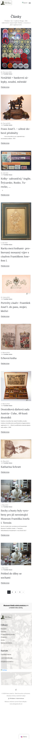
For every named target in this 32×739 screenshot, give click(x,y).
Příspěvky (4, 637)
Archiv (3, 640)
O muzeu (3, 631)
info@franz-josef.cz (7, 661)
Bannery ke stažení (6, 643)
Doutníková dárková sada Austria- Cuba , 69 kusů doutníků (15, 413)
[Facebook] (16, 689)
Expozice (3, 628)
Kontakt (4, 650)
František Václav (7, 74)
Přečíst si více (5, 87)
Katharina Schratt (11, 466)
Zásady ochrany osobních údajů (16, 695)
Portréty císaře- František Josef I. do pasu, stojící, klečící (15, 307)
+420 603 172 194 (6, 658)
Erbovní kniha (8, 358)
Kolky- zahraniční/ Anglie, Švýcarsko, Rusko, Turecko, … (16, 182)
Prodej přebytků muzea (8, 634)
